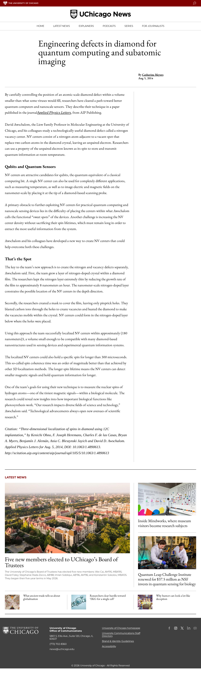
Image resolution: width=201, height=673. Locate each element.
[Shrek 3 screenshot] (145, 602)
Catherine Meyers (152, 75)
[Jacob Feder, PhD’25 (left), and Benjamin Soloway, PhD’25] (167, 552)
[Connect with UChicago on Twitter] (182, 628)
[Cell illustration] (78, 602)
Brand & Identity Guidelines (118, 641)
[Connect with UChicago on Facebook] (170, 628)
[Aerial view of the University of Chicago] (67, 518)
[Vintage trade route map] (12, 602)
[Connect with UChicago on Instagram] (176, 628)
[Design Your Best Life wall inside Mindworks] (167, 499)
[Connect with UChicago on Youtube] (195, 628)
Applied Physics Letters (54, 112)
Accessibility (109, 646)
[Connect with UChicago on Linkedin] (189, 628)
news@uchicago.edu (62, 649)
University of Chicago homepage (121, 628)
